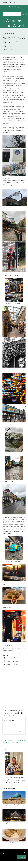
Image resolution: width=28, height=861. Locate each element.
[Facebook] (9, 6)
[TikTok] (18, 6)
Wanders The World (9, 2)
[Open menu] (25, 2)
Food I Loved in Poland (9, 843)
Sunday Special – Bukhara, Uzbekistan (13, 805)
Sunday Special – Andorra (10, 823)
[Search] (24, 14)
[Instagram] (15, 6)
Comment (20, 731)
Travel (12, 49)
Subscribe (22, 857)
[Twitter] (12, 6)
